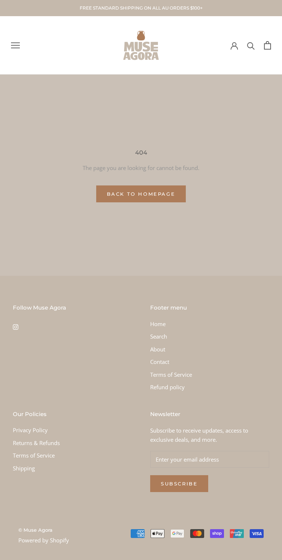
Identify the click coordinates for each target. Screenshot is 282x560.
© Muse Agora (35, 530)
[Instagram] (15, 326)
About (157, 349)
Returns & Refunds (36, 443)
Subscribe (179, 484)
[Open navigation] (15, 45)
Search (158, 336)
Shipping (24, 468)
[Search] (251, 45)
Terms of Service (171, 374)
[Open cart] (267, 45)
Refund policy (167, 387)
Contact (159, 361)
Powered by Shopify (43, 540)
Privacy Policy (30, 430)
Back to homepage (141, 194)
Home (158, 324)
